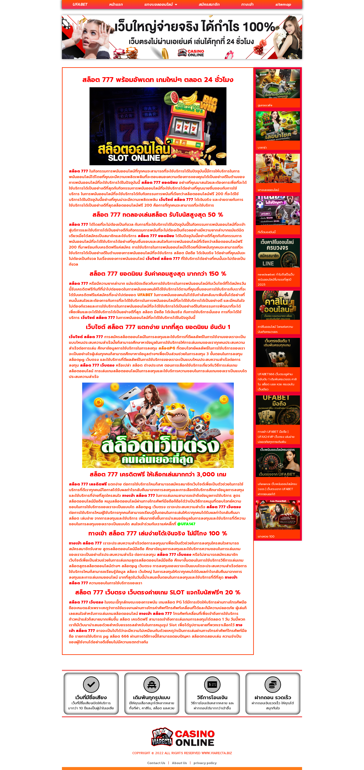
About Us (179, 762)
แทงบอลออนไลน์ (159, 4)
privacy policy (205, 762)
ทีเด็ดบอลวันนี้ (266, 232)
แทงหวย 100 (266, 536)
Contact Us (156, 762)
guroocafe (265, 105)
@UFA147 (186, 524)
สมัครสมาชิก (209, 4)
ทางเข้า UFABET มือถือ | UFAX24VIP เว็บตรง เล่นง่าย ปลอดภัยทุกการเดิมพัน (276, 437)
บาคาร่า (262, 147)
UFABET (80, 4)
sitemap (283, 4)
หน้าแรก (116, 4)
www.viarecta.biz (217, 753)
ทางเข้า (247, 4)
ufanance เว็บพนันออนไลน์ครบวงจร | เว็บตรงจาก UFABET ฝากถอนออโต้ (277, 489)
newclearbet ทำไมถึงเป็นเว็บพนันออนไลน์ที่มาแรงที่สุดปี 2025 (276, 279)
